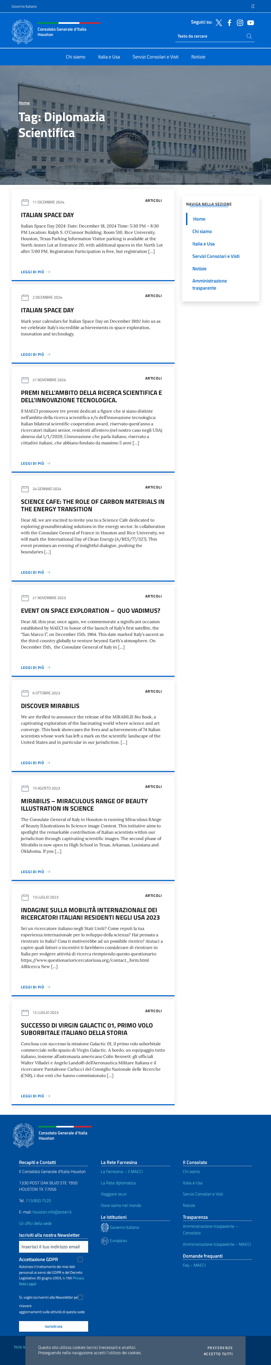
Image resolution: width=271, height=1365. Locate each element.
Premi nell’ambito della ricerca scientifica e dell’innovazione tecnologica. (91, 396)
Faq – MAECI (194, 1265)
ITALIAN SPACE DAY (47, 215)
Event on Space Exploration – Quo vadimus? (90, 610)
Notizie (189, 1205)
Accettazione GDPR (38, 1259)
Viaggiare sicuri (114, 1194)
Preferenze (220, 1348)
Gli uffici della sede (35, 1223)
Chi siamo (191, 1171)
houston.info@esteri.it (52, 1212)
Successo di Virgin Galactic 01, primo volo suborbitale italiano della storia (87, 1028)
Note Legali (27, 1283)
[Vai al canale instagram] (238, 22)
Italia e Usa (192, 1183)
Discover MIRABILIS (50, 705)
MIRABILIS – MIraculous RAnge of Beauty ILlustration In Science (84, 804)
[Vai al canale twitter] (217, 22)
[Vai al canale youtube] (249, 22)
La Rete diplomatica (118, 1183)
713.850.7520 (38, 1200)
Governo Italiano (24, 6)
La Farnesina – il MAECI (122, 1171)
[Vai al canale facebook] (228, 22)
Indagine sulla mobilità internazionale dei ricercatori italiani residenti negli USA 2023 (90, 913)
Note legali (22, 1347)
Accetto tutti (218, 1354)
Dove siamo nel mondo (121, 1205)
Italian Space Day (47, 310)
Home (24, 102)
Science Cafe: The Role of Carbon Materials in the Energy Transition (93, 505)
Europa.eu (118, 1240)
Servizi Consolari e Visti (203, 1194)
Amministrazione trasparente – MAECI (217, 1244)
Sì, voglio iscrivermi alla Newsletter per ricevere (49, 1298)
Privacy (78, 1278)
